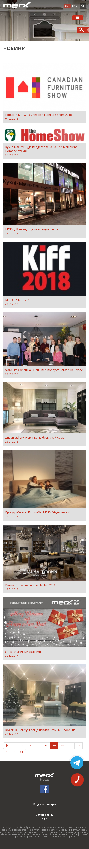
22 (78, 745)
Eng (74, 5)
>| (21, 752)
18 (46, 745)
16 (30, 745)
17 (38, 745)
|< (7, 745)
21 (70, 745)
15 (21, 745)
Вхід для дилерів (44, 804)
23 (7, 752)
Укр (67, 5)
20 (62, 745)
